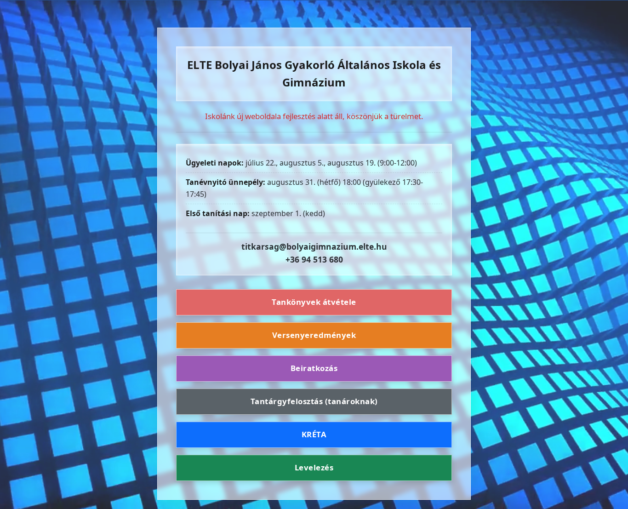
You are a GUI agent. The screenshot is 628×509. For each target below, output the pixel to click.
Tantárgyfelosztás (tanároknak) (314, 401)
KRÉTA (314, 434)
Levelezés (314, 467)
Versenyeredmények (314, 335)
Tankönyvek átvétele (314, 302)
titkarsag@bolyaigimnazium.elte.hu (314, 246)
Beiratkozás (314, 368)
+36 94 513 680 (314, 259)
